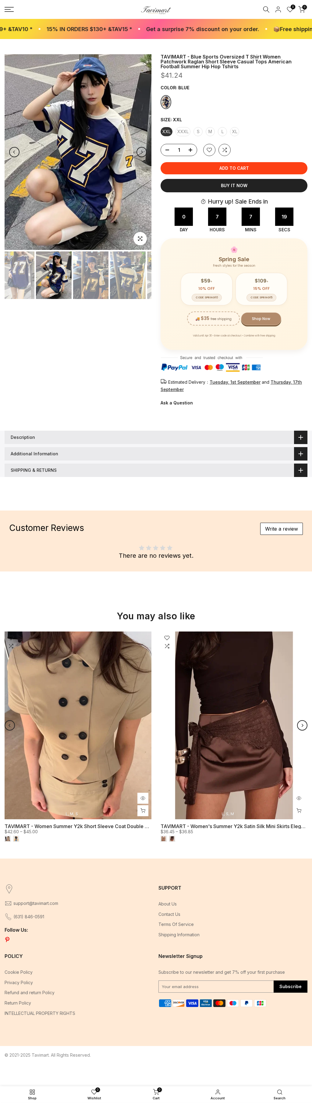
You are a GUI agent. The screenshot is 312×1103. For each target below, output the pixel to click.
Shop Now (261, 318)
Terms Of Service (176, 924)
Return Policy (18, 1002)
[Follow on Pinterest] (7, 940)
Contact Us (169, 914)
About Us (167, 903)
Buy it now (234, 185)
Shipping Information (179, 934)
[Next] (141, 152)
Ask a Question (177, 402)
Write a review (281, 529)
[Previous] (14, 152)
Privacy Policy (19, 982)
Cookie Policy (19, 972)
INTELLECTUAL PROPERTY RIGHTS (40, 1013)
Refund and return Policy (30, 992)
